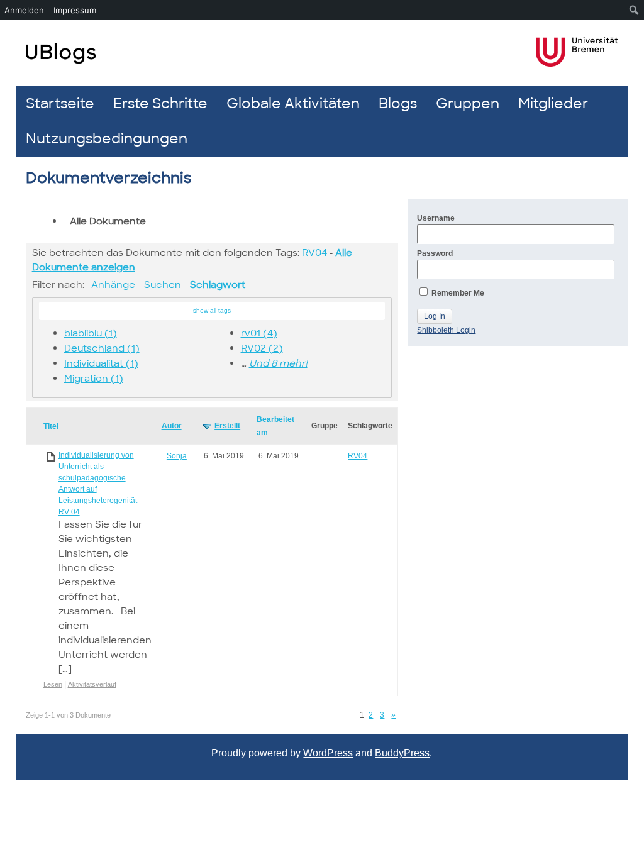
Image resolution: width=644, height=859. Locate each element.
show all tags (212, 310)
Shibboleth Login (446, 330)
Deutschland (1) (102, 348)
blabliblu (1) (90, 333)
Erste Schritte (160, 103)
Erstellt (227, 425)
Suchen (162, 285)
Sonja (177, 456)
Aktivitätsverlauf (92, 684)
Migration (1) (93, 378)
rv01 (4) (259, 333)
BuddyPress (402, 753)
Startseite (60, 103)
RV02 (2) (262, 348)
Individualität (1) (101, 363)
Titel (50, 426)
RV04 (314, 253)
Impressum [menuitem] (74, 10)
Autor (172, 425)
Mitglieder (553, 103)
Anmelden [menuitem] (24, 10)
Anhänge (113, 285)
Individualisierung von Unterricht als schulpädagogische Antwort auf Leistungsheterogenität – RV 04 (100, 483)
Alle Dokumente (108, 221)
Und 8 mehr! (278, 363)
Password (435, 253)
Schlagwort (217, 285)
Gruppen (467, 103)
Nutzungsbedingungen (106, 139)
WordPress (328, 753)
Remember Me (457, 293)
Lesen (52, 684)
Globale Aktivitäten (293, 103)
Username (436, 218)
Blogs (398, 103)
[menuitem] (634, 10)
